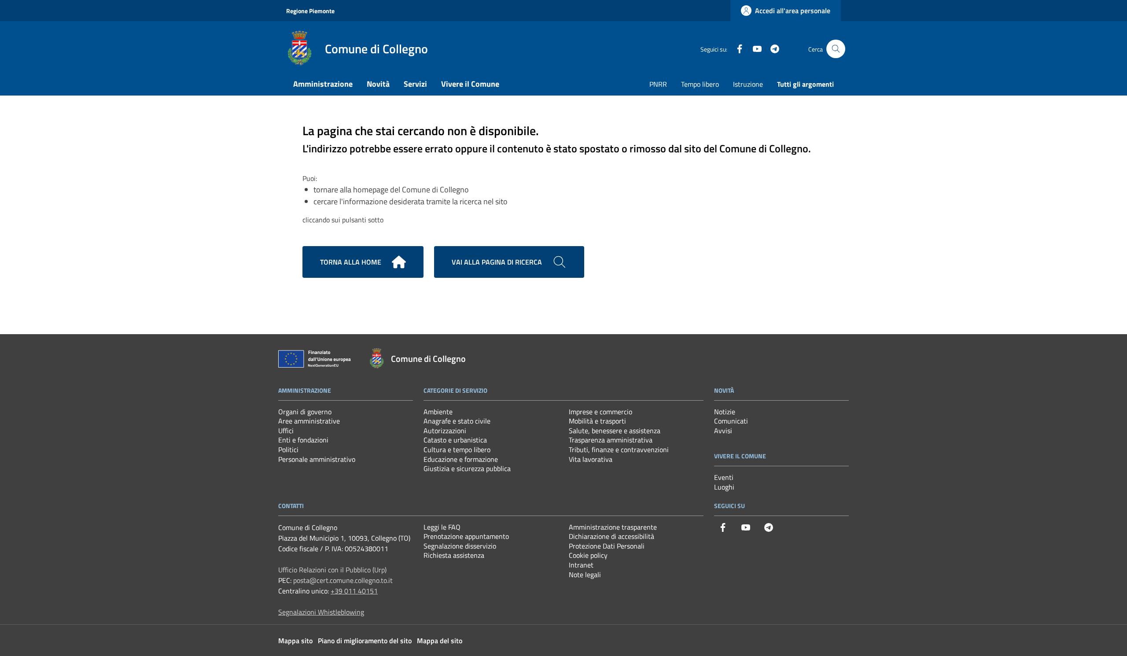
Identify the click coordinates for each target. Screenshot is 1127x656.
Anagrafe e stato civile (457, 421)
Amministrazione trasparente (613, 527)
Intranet (581, 565)
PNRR (658, 84)
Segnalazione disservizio (460, 546)
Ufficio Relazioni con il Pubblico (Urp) (332, 569)
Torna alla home (350, 262)
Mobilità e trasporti (597, 421)
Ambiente (438, 411)
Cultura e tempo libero (457, 449)
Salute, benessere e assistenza (614, 430)
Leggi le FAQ (442, 527)
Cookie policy (588, 555)
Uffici (286, 430)
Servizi (415, 84)
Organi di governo (304, 411)
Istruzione (748, 84)
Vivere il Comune (470, 84)
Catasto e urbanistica (455, 440)
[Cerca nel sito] (835, 49)
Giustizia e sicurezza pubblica (467, 468)
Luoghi (724, 487)
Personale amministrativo (316, 459)
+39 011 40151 (354, 591)
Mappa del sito (439, 640)
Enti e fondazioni (303, 440)
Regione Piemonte (310, 10)
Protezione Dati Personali (607, 546)
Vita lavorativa (590, 459)
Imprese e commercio (600, 411)
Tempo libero (700, 84)
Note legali (585, 574)
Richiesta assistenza (454, 555)
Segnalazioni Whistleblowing (321, 612)
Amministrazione (323, 84)
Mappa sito (295, 640)
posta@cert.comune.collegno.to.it (343, 580)
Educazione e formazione (461, 459)
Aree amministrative (309, 421)
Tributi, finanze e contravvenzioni (619, 449)
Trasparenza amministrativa (610, 440)
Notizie (724, 411)
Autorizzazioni (445, 430)
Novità (378, 84)
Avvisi (723, 430)
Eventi (723, 477)
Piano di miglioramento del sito (365, 640)
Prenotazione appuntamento (466, 536)
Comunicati (731, 421)
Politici (288, 449)
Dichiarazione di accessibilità (611, 536)
